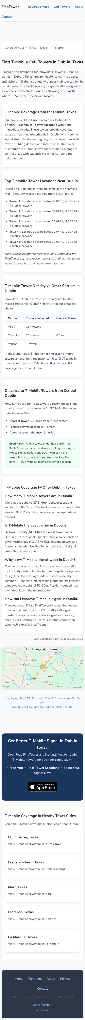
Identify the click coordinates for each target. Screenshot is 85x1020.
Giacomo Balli (42, 1005)
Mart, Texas (17, 887)
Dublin (44, 48)
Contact (7, 17)
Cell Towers (62, 7)
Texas (32, 48)
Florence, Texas (21, 912)
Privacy (65, 979)
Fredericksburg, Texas (26, 862)
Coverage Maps (38, 7)
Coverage (35, 979)
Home (19, 979)
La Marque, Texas (22, 937)
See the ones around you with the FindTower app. (42, 707)
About (79, 7)
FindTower (10, 6)
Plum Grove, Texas (23, 837)
